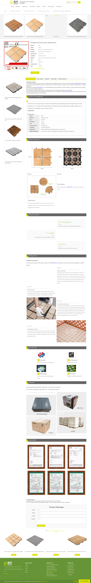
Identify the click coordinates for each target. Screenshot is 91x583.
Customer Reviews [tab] (62, 78)
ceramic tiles (69, 187)
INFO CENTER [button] (51, 6)
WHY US (44, 6)
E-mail (33, 515)
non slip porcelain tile (67, 91)
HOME (12, 6)
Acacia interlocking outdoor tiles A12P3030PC (12, 140)
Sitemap (70, 574)
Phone (33, 512)
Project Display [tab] (39, 78)
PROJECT (39, 6)
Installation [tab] (47, 78)
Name (33, 509)
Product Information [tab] (30, 78)
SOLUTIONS (32, 6)
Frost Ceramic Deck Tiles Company (43, 11)
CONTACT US (59, 6)
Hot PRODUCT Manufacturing (15, 11)
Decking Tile (54, 262)
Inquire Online (35, 72)
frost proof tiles (77, 83)
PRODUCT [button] (18, 6)
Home (5, 11)
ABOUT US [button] (25, 6)
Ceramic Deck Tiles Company (29, 11)
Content (33, 518)
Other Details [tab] (54, 78)
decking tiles (40, 87)
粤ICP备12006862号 (44, 581)
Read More (14, 554)
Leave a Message (41, 525)
